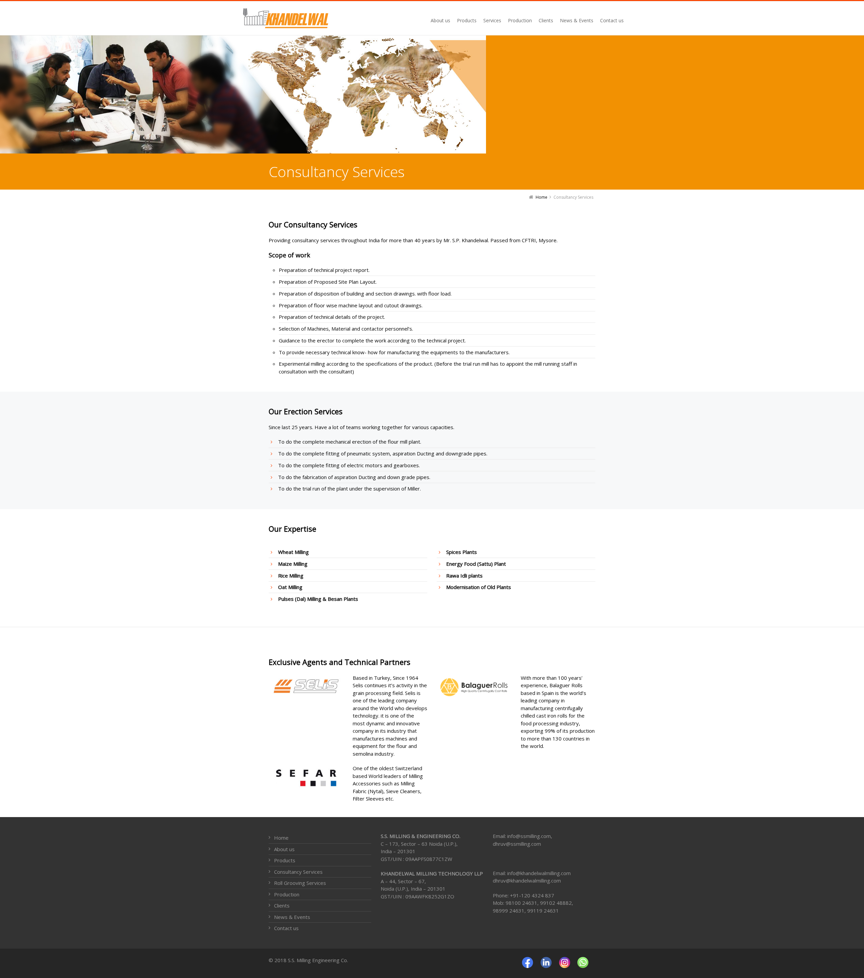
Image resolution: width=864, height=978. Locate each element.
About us (284, 849)
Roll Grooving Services (300, 882)
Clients (282, 905)
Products (284, 860)
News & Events (292, 917)
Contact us (286, 928)
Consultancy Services (298, 871)
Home (281, 837)
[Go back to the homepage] (291, 18)
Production (286, 894)
